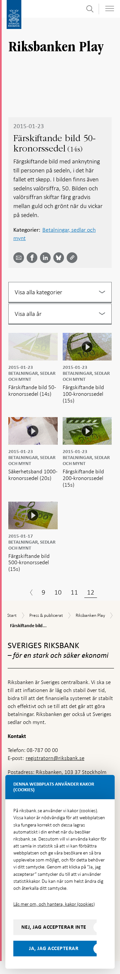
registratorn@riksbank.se (55, 758)
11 (74, 592)
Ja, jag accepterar (53, 948)
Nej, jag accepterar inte (53, 927)
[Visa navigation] (109, 8)
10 (58, 592)
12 (90, 592)
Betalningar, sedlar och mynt (54, 234)
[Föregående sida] (31, 593)
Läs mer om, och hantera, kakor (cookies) (54, 904)
